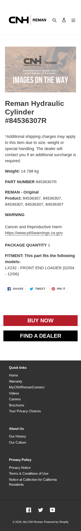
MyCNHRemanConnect (26, 387)
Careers (15, 399)
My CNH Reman (33, 522)
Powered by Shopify (56, 522)
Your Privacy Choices (25, 411)
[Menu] (73, 20)
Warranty (15, 381)
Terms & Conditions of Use (28, 473)
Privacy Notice (20, 467)
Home (13, 375)
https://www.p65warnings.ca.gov (34, 233)
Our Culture (17, 442)
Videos (14, 393)
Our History (17, 436)
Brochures (16, 405)
